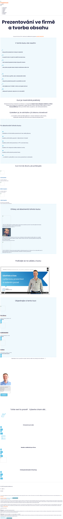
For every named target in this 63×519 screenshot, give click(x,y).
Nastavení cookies (3, 498)
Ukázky (3, 10)
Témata (3, 8)
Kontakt (3, 13)
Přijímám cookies (15, 498)
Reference (4, 12)
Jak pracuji (4, 7)
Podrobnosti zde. (13, 398)
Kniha (3, 11)
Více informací (5, 506)
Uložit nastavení (2, 517)
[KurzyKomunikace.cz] (4, 2)
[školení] (3, 439)
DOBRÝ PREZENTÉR (40, 36)
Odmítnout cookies (9, 498)
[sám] (3, 417)
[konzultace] (3, 462)
